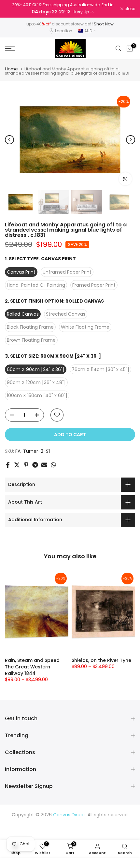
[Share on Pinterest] (26, 465)
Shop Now (104, 24)
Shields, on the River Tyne (101, 660)
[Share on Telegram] (35, 465)
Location (63, 31)
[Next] (130, 139)
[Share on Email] (44, 465)
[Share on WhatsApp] (53, 465)
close (129, 9)
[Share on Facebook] (8, 465)
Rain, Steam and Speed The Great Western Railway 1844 (32, 667)
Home (11, 69)
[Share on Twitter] (17, 465)
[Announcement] (62, 9)
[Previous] (9, 139)
